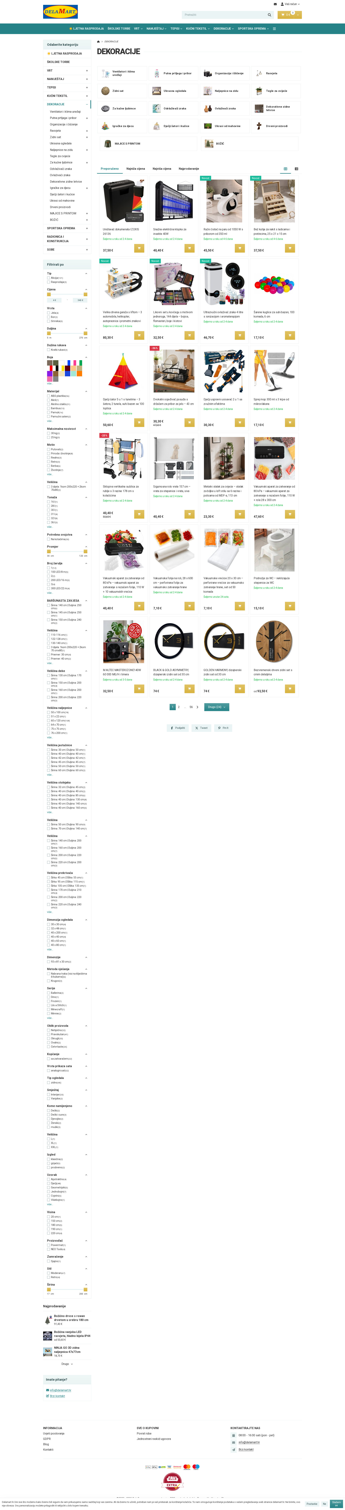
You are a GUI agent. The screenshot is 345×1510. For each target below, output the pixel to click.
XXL (54, 1147)
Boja (50, 357)
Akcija (57, 277)
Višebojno (58, 1199)
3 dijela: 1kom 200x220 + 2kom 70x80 (68, 488)
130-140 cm (59, 643)
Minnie (56, 1013)
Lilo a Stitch (59, 1005)
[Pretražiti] (269, 15)
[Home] (60, 11)
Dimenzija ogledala (60, 919)
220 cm (56, 1233)
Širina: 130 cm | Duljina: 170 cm (66, 677)
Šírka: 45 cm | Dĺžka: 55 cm (67, 877)
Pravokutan (59, 1034)
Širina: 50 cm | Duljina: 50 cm (68, 766)
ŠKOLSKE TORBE (119, 28)
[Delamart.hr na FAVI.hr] (172, 1481)
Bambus (58, 408)
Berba (56, 465)
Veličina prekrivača (60, 873)
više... (50, 383)
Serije (51, 988)
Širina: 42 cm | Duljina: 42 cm (68, 757)
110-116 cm (59, 634)
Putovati (57, 449)
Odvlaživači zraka (61, 169)
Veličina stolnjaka (59, 782)
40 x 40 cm (58, 936)
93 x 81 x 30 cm (61, 961)
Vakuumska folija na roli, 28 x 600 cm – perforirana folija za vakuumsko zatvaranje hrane (173, 583)
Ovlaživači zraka (60, 175)
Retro (55, 461)
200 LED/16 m (60, 580)
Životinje (57, 470)
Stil (49, 1268)
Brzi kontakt (57, 1396)
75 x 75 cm (58, 728)
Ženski (56, 1122)
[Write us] (234, 1450)
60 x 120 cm (60, 720)
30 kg (55, 433)
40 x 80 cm (58, 945)
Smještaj (53, 1090)
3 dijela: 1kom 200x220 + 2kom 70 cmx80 (68, 649)
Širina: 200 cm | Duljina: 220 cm (66, 699)
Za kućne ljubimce (61, 162)
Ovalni (56, 1042)
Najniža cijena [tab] (135, 168)
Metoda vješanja (58, 969)
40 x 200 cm (59, 932)
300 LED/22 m (60, 588)
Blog (46, 1444)
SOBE (50, 249)
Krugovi (56, 980)
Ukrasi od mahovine (62, 200)
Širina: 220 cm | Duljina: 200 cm (66, 864)
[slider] (49, 294)
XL (54, 1143)
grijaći (55, 1163)
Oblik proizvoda (57, 1025)
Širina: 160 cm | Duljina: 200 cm (66, 691)
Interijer (57, 1094)
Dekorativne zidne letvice (66, 181)
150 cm (56, 1220)
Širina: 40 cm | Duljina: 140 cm (69, 803)
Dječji (56, 1183)
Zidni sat (55, 137)
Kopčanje (53, 1054)
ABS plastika (60, 395)
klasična (57, 1159)
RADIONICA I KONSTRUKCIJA (58, 239)
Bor (54, 317)
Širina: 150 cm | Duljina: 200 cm (66, 684)
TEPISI (175, 28)
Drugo (65, 1364)
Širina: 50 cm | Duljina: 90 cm (68, 824)
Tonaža (52, 497)
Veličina (52, 482)
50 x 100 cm (60, 712)
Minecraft (58, 1009)
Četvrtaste (59, 1046)
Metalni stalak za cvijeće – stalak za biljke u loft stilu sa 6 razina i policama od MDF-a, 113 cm (223, 491)
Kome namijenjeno (59, 1106)
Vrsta (50, 308)
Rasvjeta (55, 130)
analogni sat (60, 1070)
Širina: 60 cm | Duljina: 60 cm (68, 770)
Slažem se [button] (336, 1504)
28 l (54, 505)
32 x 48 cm (58, 928)
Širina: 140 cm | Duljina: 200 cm (66, 842)
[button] (298, 15)
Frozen (56, 1001)
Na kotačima (60, 539)
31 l (54, 514)
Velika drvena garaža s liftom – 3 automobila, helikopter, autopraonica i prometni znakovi (122, 317)
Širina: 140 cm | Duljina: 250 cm (66, 607)
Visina (51, 1212)
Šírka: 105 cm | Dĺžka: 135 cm (68, 885)
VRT (137, 28)
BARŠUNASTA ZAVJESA (63, 600)
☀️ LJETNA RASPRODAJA (86, 28)
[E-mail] (275, 4)
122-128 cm (59, 639)
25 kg (55, 437)
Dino (55, 997)
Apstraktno (58, 1179)
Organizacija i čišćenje (64, 124)
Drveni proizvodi (60, 207)
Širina (51, 1284)
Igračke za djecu (60, 188)
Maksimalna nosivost (61, 429)
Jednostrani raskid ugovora (154, 1439)
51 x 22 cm (58, 716)
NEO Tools (58, 1249)
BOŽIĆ (54, 220)
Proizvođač (55, 1240)
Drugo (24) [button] (214, 707)
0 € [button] (290, 14)
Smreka (57, 321)
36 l (54, 522)
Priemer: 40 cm (61, 658)
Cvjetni (56, 1195)
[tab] (285, 169)
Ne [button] (324, 1503)
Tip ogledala (55, 1078)
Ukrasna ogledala (61, 143)
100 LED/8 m (59, 571)
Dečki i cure (58, 1114)
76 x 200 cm (59, 733)
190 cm (56, 1229)
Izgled (51, 1154)
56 (191, 707)
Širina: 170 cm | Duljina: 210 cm (66, 891)
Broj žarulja (54, 563)
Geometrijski (59, 1187)
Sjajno (56, 1261)
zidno (56, 1082)
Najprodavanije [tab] (189, 168)
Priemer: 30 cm (61, 654)
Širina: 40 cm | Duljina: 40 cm (68, 753)
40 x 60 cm (58, 940)
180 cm (56, 1225)
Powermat (58, 1245)
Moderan (58, 1273)
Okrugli (57, 1038)
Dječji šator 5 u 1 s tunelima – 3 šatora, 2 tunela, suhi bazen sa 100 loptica (123, 404)
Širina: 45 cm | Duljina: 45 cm (68, 762)
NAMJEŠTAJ (155, 28)
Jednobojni (58, 1191)
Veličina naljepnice (59, 708)
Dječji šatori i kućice (62, 194)
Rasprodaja (59, 282)
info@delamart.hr (60, 1390)
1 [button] (174, 707)
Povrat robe (144, 1433)
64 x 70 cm (58, 724)
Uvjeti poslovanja (53, 1433)
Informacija (52, 1428)
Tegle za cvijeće (60, 156)
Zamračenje (55, 1256)
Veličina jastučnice (59, 745)
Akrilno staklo (60, 404)
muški (56, 1127)
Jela (55, 312)
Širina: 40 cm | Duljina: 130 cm (69, 799)
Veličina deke (56, 671)
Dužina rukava (56, 345)
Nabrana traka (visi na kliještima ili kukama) (69, 975)
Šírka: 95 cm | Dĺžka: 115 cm (68, 881)
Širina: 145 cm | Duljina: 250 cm (66, 614)
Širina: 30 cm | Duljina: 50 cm (68, 749)
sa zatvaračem (61, 1058)
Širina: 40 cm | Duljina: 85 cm (68, 795)
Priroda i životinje (62, 453)
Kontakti (48, 1449)
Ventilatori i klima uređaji (65, 111)
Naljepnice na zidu (61, 150)
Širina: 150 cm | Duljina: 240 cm (66, 621)
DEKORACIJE (225, 29)
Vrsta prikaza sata (59, 1066)
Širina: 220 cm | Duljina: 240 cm (66, 906)
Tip (49, 273)
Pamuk (57, 412)
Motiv (51, 444)
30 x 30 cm (58, 924)
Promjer (52, 546)
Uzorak (52, 1175)
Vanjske (57, 1098)
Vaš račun (291, 4)
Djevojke (57, 1118)
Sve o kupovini (148, 1428)
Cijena (51, 289)
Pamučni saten (61, 416)
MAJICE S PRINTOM (63, 213)
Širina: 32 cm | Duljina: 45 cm (68, 787)
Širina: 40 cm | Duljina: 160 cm (69, 807)
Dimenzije (54, 957)
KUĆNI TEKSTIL (196, 28)
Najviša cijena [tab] (162, 168)
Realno (56, 457)
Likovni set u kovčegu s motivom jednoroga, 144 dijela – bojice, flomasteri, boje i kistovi (173, 317)
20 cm (56, 1216)
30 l (54, 510)
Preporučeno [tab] (110, 168)
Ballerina (57, 992)
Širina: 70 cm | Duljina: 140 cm (69, 828)
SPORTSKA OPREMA (252, 28)
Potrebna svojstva (59, 534)
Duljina (51, 328)
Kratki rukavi (59, 349)
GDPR (47, 1439)
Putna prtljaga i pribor (63, 118)
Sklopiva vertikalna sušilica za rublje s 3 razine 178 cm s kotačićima (121, 491)
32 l (54, 518)
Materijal (53, 391)
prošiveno (58, 1167)
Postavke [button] (312, 1503)
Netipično (58, 1030)
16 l (54, 501)
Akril (55, 400)
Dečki (55, 1110)
